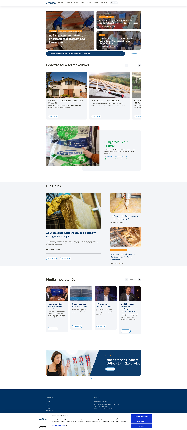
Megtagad (141, 426)
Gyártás (48, 401)
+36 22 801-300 (102, 406)
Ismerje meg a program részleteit (116, 156)
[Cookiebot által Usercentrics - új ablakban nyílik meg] (42, 427)
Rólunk (48, 408)
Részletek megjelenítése (58, 425)
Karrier (96, 3)
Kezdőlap (69, 3)
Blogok (76, 3)
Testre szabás (140, 421)
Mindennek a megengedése (141, 416)
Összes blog (65, 258)
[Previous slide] (126, 65)
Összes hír (133, 53)
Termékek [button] (60, 3)
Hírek (82, 3)
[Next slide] (139, 65)
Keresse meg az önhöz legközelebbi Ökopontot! (120, 159)
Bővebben (109, 369)
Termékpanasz (49, 410)
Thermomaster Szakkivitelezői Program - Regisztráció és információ (69, 53)
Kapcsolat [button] (104, 3)
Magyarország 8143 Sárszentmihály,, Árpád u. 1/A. (106, 404)
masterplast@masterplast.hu (105, 408)
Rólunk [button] (89, 3)
